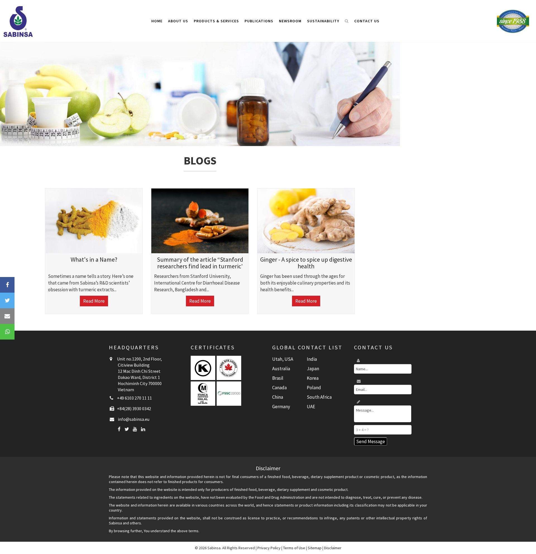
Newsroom (290, 20)
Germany (281, 406)
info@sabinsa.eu (133, 419)
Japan (313, 369)
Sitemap (315, 547)
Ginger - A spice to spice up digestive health (306, 262)
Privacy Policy (269, 547)
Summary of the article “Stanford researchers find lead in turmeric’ (200, 262)
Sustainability (323, 20)
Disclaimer (332, 547)
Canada (279, 388)
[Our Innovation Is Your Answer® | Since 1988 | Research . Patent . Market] (513, 21)
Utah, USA (282, 359)
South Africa (319, 397)
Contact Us (366, 20)
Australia (281, 369)
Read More (94, 301)
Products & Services (216, 20)
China (277, 397)
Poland (314, 388)
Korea (313, 378)
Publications (259, 20)
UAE (311, 406)
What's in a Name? (94, 259)
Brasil (277, 378)
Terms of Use (294, 547)
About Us (178, 20)
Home (156, 20)
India (312, 359)
